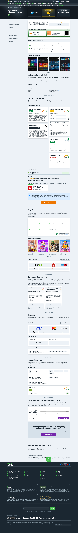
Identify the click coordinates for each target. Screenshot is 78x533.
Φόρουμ (44, 3)
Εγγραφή (52, 508)
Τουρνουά (56, 3)
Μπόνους (29, 3)
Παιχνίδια (24, 3)
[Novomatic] (44, 269)
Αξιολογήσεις (50, 3)
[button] (10, 15)
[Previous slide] (66, 29)
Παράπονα (39, 3)
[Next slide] (68, 29)
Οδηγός (34, 3)
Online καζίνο (18, 3)
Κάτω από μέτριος (49, 15)
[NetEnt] (39, 265)
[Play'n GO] (64, 265)
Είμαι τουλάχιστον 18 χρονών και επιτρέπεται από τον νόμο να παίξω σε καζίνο (38, 511)
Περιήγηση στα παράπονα (60, 122)
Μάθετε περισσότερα (54, 5)
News (61, 3)
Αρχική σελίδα (11, 3)
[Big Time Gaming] (54, 265)
